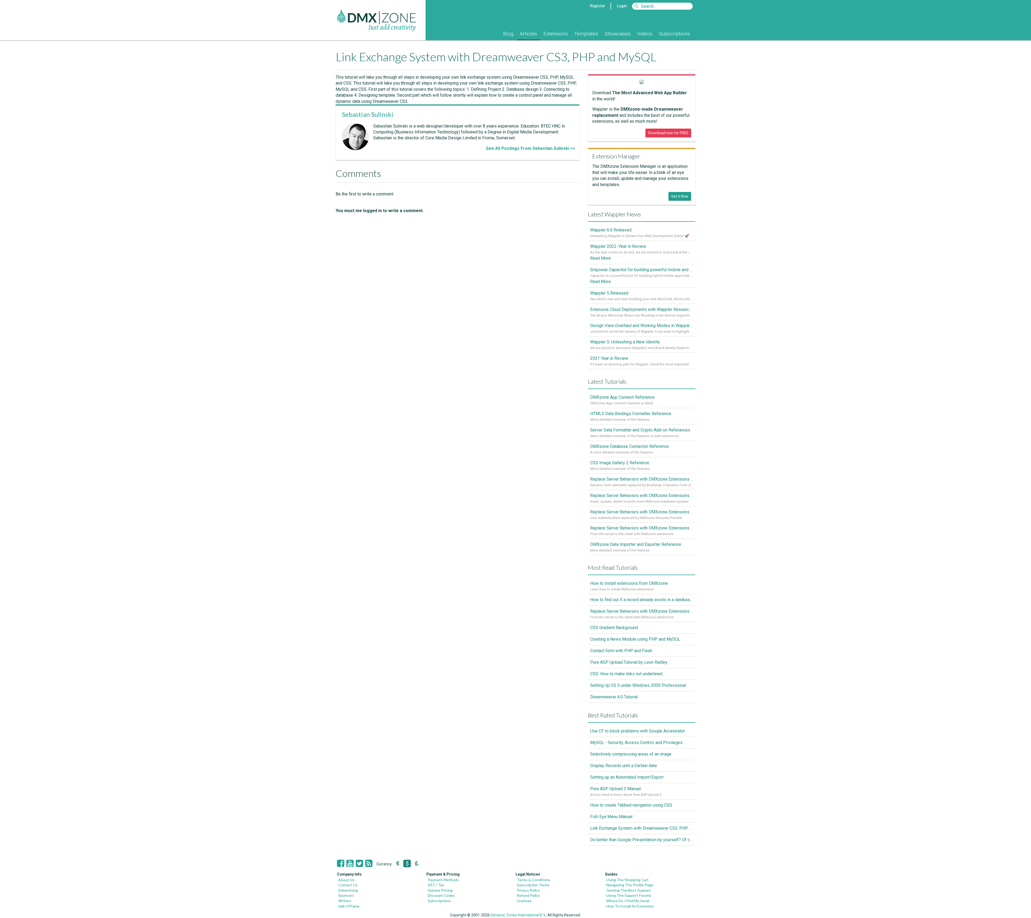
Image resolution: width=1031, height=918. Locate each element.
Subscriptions (674, 34)
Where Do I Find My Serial (627, 900)
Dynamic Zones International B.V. (518, 915)
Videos (644, 34)
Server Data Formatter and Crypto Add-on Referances (640, 430)
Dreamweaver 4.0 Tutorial (614, 696)
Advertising (348, 890)
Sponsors (346, 895)
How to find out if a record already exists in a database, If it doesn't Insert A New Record (641, 599)
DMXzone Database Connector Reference (629, 446)
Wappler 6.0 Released (610, 230)
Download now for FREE (668, 133)
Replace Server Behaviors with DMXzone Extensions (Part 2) (641, 511)
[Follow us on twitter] (359, 863)
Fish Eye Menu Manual (611, 816)
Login (622, 5)
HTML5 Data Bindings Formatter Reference (630, 413)
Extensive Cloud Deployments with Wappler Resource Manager (641, 309)
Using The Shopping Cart (627, 879)
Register (597, 5)
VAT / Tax (436, 885)
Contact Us (348, 885)
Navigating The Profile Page (629, 885)
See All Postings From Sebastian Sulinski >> (530, 148)
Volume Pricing (440, 890)
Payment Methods (443, 879)
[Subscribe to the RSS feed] (368, 863)
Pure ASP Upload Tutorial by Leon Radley (628, 662)
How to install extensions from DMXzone (629, 583)
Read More (600, 258)
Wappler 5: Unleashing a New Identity (625, 341)
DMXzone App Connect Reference (622, 397)
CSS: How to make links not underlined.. (627, 673)
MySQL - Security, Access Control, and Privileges (636, 742)
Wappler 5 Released (609, 293)
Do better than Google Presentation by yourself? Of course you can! (641, 839)
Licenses (524, 900)
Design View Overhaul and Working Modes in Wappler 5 (641, 325)
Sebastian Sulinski (367, 114)
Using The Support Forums (628, 895)
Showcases (618, 34)
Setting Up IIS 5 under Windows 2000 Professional (638, 685)
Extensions (555, 34)
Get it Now (679, 196)
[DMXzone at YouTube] (350, 863)
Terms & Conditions (533, 879)
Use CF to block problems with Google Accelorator (637, 731)
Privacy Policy (528, 890)
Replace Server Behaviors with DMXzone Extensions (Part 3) (641, 495)
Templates (586, 34)
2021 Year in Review (609, 358)
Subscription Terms (533, 885)
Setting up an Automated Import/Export (626, 777)
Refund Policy (528, 895)
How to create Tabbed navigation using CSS (631, 805)
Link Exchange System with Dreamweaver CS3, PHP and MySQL (641, 828)
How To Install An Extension (630, 906)
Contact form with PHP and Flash (621, 650)
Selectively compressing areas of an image (630, 754)
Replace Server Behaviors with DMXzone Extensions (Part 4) (641, 479)
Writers (344, 900)
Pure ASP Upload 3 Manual (615, 788)
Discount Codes (441, 895)
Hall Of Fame (349, 906)
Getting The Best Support (628, 890)
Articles (528, 34)
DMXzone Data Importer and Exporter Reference (635, 544)
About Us (346, 879)
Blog (508, 34)
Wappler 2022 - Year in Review (618, 246)
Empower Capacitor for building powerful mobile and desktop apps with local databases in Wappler (641, 269)
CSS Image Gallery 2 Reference (619, 462)
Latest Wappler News (614, 214)
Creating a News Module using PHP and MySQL (635, 639)
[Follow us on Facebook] (340, 863)
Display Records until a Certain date (623, 765)
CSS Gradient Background (614, 627)
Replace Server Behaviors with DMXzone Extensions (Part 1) (641, 528)
